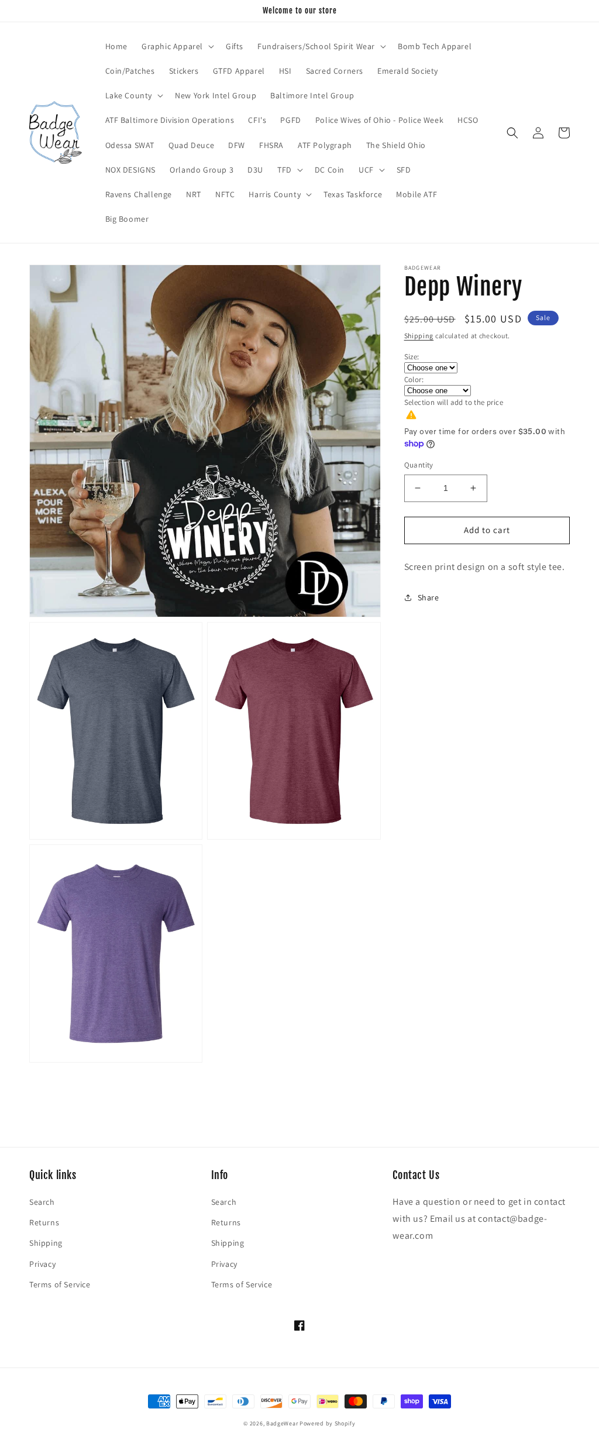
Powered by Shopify (328, 1423)
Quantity (418, 465)
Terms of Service (60, 1284)
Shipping (419, 335)
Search (42, 1202)
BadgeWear (282, 1423)
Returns (44, 1222)
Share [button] (428, 597)
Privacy (42, 1264)
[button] (177, 46)
